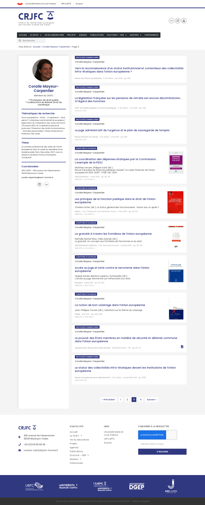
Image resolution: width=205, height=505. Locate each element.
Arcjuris (79, 3)
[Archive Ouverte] (171, 20)
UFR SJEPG (66, 3)
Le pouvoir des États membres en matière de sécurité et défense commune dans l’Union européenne (126, 339)
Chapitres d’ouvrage (86, 148)
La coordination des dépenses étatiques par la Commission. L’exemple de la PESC (115, 160)
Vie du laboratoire (54, 35)
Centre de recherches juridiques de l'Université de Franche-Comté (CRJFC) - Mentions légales (102, 501)
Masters (134, 35)
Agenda (83, 35)
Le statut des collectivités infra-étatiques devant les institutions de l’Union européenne (125, 369)
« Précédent (108, 399)
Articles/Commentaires (87, 57)
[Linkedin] (177, 20)
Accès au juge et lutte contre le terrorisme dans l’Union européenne (112, 269)
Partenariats (151, 35)
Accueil (23, 35)
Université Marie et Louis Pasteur (40, 3)
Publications (97, 35)
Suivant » (152, 399)
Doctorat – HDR (115, 35)
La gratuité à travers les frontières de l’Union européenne (113, 234)
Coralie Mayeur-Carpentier (56, 46)
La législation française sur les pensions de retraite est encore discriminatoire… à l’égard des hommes (128, 99)
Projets (71, 35)
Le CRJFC (34, 35)
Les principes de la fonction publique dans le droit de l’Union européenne (115, 200)
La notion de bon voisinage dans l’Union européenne (110, 305)
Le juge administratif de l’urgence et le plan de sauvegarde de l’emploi (122, 130)
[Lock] (184, 20)
